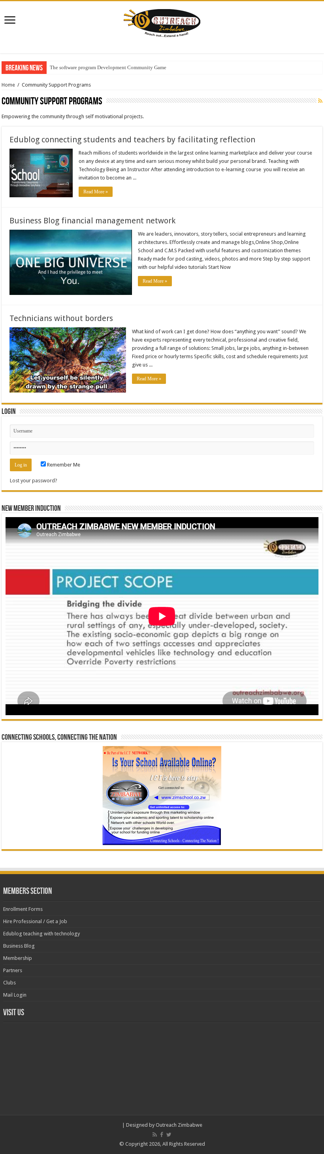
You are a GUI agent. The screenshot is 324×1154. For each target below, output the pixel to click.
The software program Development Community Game (108, 67)
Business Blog (19, 946)
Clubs (9, 983)
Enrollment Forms (23, 909)
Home (8, 85)
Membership (17, 958)
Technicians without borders (61, 318)
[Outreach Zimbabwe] (161, 21)
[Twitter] (169, 1134)
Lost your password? (33, 481)
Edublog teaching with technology (41, 934)
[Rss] (155, 1134)
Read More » (95, 192)
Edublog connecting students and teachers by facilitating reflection (132, 139)
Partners (12, 970)
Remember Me (63, 465)
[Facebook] (161, 1134)
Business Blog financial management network (92, 220)
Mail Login (14, 995)
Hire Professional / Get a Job (35, 921)
